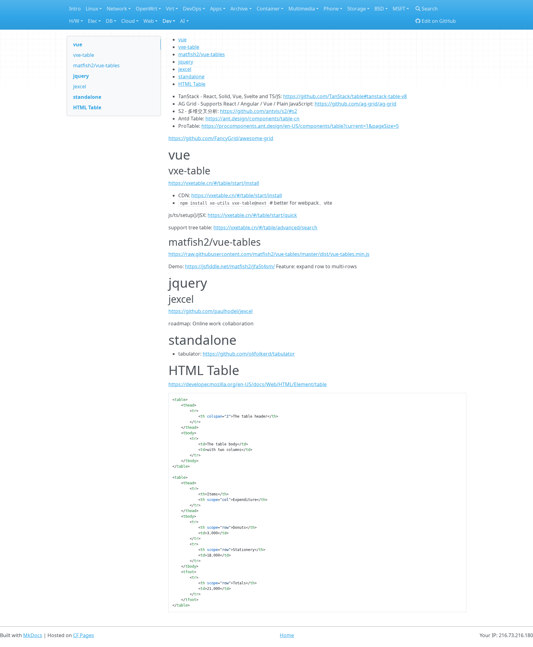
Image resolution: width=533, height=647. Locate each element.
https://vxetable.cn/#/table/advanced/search (265, 227)
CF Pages (83, 635)
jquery (81, 76)
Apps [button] (216, 8)
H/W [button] (74, 21)
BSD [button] (379, 8)
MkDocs (32, 635)
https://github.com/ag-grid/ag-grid (355, 103)
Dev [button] (167, 21)
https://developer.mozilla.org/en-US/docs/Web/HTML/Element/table (247, 384)
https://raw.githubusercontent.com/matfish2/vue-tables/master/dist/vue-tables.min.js (269, 254)
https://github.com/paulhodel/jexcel (210, 311)
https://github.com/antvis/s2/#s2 (258, 111)
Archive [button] (239, 8)
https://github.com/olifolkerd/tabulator (249, 353)
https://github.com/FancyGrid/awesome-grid (220, 138)
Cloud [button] (128, 21)
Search (429, 8)
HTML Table (87, 107)
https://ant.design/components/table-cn (252, 118)
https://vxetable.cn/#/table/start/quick (252, 215)
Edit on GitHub (438, 21)
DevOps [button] (192, 8)
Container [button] (268, 8)
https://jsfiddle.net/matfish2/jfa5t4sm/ (230, 266)
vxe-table (83, 55)
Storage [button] (356, 8)
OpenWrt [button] (146, 8)
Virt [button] (170, 8)
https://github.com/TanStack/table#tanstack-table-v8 (345, 96)
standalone (87, 97)
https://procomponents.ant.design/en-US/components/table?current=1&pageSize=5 (300, 126)
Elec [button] (92, 21)
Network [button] (117, 8)
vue (77, 44)
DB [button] (109, 21)
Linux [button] (92, 8)
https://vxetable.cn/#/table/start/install (213, 183)
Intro (75, 8)
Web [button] (148, 21)
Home (287, 635)
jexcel (79, 86)
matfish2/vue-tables (96, 65)
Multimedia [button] (301, 8)
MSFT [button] (399, 8)
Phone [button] (331, 8)
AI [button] (182, 21)
